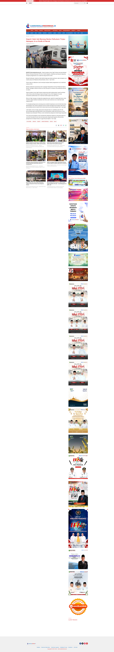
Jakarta (34, 121)
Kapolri (38, 121)
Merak (51, 121)
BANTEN (44, 33)
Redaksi (38, 647)
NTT (78, 33)
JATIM (63, 33)
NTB (82, 33)
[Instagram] (85, 644)
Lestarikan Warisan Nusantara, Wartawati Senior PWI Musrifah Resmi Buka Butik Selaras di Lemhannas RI (36, 163)
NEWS (32, 30)
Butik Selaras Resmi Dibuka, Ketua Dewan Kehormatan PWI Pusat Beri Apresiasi (55, 143)
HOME (28, 30)
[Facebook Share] (56, 125)
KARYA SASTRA (47, 30)
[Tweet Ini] (59, 125)
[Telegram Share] (63, 125)
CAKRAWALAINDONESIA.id (30, 43)
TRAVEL (36, 30)
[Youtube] (87, 644)
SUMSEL (39, 33)
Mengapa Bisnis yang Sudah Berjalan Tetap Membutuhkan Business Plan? (63, 0)
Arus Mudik (29, 121)
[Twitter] (82, 644)
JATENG (59, 33)
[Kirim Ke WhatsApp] (66, 125)
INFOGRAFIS (55, 30)
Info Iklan (75, 647)
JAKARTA (50, 33)
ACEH (28, 33)
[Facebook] (80, 644)
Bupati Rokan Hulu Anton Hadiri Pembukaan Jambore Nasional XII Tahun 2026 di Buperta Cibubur (35, 183)
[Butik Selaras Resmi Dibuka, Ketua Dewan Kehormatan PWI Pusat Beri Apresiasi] (57, 136)
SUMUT (32, 33)
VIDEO (60, 30)
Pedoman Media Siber (45, 647)
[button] (85, 3)
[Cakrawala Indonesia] (41, 25)
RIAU (36, 33)
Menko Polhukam (45, 121)
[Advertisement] (57, 14)
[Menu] (27, 3)
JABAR (54, 33)
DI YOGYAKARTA (69, 33)
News (55, 121)
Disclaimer (70, 647)
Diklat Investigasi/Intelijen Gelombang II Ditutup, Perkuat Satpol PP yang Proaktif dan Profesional (56, 163)
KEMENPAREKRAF (66, 30)
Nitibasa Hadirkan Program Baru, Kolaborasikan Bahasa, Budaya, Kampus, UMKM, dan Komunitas (36, 143)
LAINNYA (73, 30)
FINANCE (41, 30)
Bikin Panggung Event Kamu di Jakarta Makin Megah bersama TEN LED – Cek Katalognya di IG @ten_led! (56, 183)
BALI (75, 33)
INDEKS (30, 3)
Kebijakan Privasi (63, 647)
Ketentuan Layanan (55, 647)
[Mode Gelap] (87, 3)
